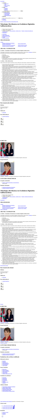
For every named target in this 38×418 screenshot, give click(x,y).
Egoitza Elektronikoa (7, 15)
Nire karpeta (4, 377)
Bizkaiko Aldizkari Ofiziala (6, 388)
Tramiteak (5, 6)
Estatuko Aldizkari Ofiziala (6, 390)
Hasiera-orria (6, 3)
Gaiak (5, 4)
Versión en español (5, 412)
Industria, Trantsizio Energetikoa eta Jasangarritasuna (10, 182)
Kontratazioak (4, 379)
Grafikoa (1, 42)
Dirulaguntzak (4, 378)
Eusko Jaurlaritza (7, 5)
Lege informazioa (5, 364)
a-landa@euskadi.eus (5, 116)
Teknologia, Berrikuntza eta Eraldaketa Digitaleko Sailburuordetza (8, 43)
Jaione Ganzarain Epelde (22, 43)
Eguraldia (3, 381)
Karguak (1, 304)
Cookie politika (6, 14)
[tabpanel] (19, 43)
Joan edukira (2, 1)
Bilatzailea (6, 9)
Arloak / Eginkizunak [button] (5, 35)
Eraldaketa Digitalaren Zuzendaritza (8, 46)
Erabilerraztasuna (7, 12)
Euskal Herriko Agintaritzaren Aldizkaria (8, 386)
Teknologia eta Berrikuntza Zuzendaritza (8, 45)
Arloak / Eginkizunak (3, 209)
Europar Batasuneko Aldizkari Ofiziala (8, 391)
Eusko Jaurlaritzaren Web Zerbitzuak (6, 401)
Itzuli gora (4, 414)
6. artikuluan (30, 52)
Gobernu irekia (4, 372)
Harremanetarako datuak (4, 265)
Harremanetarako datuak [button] (6, 36)
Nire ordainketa (4, 380)
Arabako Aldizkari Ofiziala (6, 387)
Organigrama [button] (4, 34)
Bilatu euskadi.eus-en (5, 18)
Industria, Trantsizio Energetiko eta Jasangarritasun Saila (9, 21)
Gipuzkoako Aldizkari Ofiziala (7, 389)
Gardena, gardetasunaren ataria (7, 373)
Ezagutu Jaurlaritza (5, 370)
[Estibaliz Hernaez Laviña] (7, 174)
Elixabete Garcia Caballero (22, 46)
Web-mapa (4, 361)
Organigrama (4, 32)
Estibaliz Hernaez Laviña (4, 175)
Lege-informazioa (7, 13)
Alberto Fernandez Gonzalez (22, 45)
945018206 (4, 112)
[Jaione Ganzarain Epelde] (7, 155)
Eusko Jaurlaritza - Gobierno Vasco (15, 196)
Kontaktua (6, 8)
